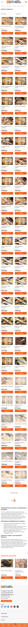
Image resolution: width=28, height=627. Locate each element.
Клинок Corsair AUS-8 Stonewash (5, 347)
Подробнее (7, 392)
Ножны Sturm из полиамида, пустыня (19, 571)
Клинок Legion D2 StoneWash (5, 167)
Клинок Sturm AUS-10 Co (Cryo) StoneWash (6, 67)
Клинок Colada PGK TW (6, 26)
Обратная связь (6, 601)
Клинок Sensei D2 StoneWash (18, 462)
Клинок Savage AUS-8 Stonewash (5, 187)
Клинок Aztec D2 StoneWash (7, 405)
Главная (2, 6)
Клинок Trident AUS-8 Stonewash (5, 307)
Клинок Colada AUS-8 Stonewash (19, 347)
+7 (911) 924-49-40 (6, 592)
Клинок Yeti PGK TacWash (20, 106)
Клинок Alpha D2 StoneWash (7, 386)
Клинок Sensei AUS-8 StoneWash (19, 227)
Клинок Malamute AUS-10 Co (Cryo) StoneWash (20, 27)
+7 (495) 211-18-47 (6, 591)
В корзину (7, 33)
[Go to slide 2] (7, 421)
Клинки (14, 6)
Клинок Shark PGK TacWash (20, 126)
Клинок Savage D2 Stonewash (18, 406)
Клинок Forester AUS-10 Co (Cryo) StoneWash (7, 87)
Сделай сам (8, 6)
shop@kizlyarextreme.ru (7, 594)
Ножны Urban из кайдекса (6, 570)
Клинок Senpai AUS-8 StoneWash (19, 287)
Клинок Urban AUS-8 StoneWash (5, 287)
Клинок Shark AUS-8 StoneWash (5, 227)
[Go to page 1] (1, 580)
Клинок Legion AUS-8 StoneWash (19, 267)
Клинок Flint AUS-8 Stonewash (19, 327)
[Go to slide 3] (9, 421)
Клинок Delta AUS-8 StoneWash (19, 387)
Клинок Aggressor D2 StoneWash (19, 187)
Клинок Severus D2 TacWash (21, 423)
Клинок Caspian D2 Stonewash (19, 247)
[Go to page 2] (2, 580)
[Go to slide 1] (6, 244)
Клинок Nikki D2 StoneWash (7, 461)
